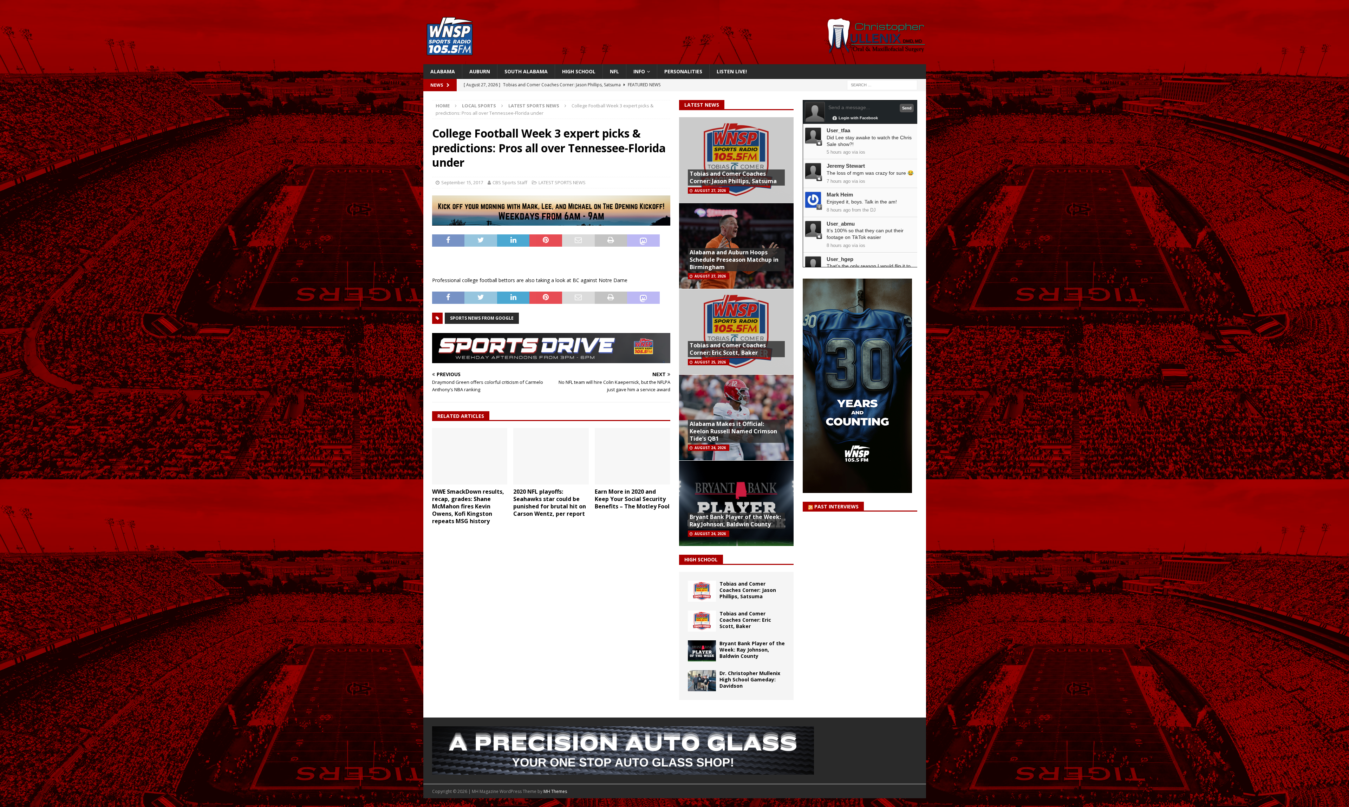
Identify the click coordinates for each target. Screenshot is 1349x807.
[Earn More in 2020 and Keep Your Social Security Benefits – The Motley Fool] (632, 456)
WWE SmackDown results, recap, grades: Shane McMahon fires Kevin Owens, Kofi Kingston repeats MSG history (468, 506)
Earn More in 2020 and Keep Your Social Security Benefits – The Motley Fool (632, 499)
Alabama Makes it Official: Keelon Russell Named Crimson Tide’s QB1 (733, 431)
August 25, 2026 (710, 362)
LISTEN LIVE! (732, 71)
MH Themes (555, 791)
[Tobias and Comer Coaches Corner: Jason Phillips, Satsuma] (702, 591)
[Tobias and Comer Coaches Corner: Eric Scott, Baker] (702, 621)
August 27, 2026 (710, 190)
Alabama (442, 71)
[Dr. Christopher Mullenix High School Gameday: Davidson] (702, 680)
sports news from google (482, 318)
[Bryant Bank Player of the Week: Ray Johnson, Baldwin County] (702, 650)
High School (578, 71)
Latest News (701, 104)
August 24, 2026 (710, 447)
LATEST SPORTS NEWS (562, 182)
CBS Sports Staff (510, 182)
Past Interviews (836, 506)
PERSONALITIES (683, 71)
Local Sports (479, 105)
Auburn (479, 71)
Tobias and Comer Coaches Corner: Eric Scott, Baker (728, 348)
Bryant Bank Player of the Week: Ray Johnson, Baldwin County (735, 520)
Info (639, 71)
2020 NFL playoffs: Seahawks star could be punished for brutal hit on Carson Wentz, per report (549, 502)
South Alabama (526, 71)
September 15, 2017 (462, 182)
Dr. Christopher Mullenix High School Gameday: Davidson (749, 679)
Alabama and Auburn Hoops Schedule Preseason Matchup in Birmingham (734, 259)
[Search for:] (882, 84)
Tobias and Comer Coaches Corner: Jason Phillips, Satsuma (733, 177)
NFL (614, 71)
